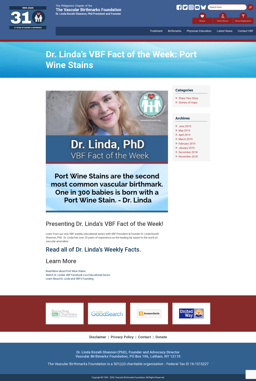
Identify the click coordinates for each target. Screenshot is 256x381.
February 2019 (187, 143)
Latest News (224, 31)
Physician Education (199, 31)
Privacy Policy (122, 337)
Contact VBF (245, 31)
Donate (202, 21)
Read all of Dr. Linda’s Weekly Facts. (94, 249)
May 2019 (184, 130)
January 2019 (187, 147)
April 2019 (184, 134)
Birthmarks (174, 31)
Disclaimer (97, 337)
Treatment (156, 31)
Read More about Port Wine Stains (66, 271)
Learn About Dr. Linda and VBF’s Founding (69, 278)
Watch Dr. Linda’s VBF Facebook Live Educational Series (78, 275)
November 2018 (188, 156)
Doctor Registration (243, 21)
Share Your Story (188, 98)
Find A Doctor (222, 21)
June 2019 (185, 126)
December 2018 (188, 152)
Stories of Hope (188, 102)
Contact (144, 337)
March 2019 (186, 139)
